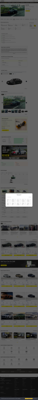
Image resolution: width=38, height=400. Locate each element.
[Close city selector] (31, 194)
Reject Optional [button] (31, 398)
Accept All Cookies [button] (26, 398)
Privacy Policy (19, 398)
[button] (35, 398)
